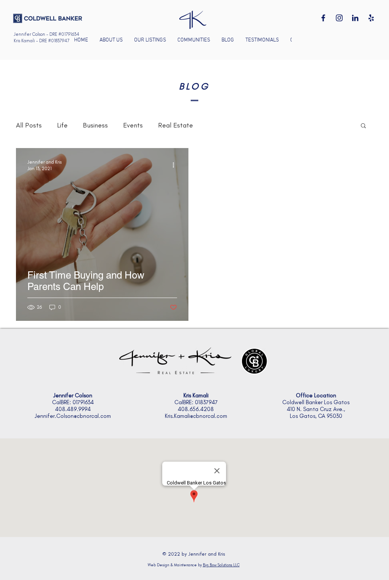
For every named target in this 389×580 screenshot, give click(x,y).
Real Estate (175, 125)
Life (62, 125)
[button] (194, 40)
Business (95, 125)
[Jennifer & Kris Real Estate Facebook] (323, 17)
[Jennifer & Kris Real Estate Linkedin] (355, 17)
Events (133, 125)
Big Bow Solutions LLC (221, 564)
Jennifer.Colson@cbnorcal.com (73, 416)
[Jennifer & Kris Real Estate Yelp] (371, 17)
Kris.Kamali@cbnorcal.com (196, 416)
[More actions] (175, 164)
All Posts (29, 125)
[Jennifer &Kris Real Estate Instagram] (339, 17)
